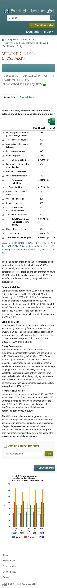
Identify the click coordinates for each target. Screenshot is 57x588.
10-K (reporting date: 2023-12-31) (33, 246)
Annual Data (9, 97)
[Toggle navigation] (5, 4)
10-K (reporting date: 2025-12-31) (25, 243)
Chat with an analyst (42, 25)
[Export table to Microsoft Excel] (51, 121)
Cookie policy (9, 571)
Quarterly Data (27, 97)
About (5, 555)
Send (48, 453)
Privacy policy (9, 566)
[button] (3, 132)
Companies (12, 39)
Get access (33, 32)
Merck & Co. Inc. (29, 39)
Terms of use (9, 560)
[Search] (52, 18)
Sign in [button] (49, 32)
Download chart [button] (46, 468)
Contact (6, 577)
